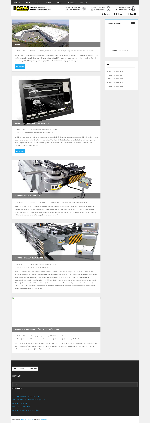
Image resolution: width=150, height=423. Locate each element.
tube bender (89, 51)
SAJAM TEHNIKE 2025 (115, 75)
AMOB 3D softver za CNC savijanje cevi (32, 123)
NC (60, 202)
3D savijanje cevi (21, 339)
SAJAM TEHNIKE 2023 (115, 82)
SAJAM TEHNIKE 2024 (115, 79)
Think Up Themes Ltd (27, 419)
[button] (134, 23)
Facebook (20, 369)
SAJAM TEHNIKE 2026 (120, 50)
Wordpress (44, 419)
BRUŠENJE (48, 3)
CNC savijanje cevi (35, 129)
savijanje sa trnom (65, 339)
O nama (119, 14)
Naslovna (107, 14)
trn (50, 267)
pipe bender (29, 133)
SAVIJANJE (37, 3)
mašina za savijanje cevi (52, 51)
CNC (23, 133)
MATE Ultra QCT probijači (21, 406)
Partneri (32, 51)
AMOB (17, 44)
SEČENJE (28, 3)
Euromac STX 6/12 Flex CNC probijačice (25, 410)
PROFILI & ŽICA (71, 3)
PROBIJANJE (17, 3)
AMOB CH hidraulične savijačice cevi (31, 258)
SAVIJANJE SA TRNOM (49, 129)
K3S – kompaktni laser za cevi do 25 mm (25, 396)
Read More (20, 66)
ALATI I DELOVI (83, 3)
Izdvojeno (45, 336)
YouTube (33, 369)
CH (22, 267)
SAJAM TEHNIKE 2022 (115, 86)
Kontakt (133, 14)
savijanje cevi (81, 51)
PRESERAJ (58, 3)
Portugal (63, 51)
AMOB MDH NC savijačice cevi (27, 196)
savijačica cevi (71, 51)
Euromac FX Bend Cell (19, 403)
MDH (56, 202)
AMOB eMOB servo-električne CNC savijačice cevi (37, 329)
